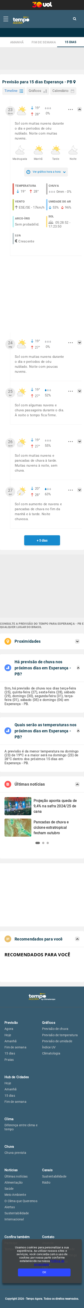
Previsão (11, 1023)
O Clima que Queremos (20, 1201)
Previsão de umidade (57, 1041)
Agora (8, 1029)
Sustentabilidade (16, 1213)
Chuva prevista (15, 1152)
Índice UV (49, 1047)
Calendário (60, 91)
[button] (36, 843)
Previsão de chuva (55, 1029)
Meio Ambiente (15, 1194)
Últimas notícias (16, 1176)
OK (44, 1272)
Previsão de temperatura (60, 1035)
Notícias (11, 1170)
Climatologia (51, 1053)
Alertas (9, 1207)
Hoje (7, 1035)
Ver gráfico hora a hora (47, 171)
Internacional (14, 1219)
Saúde (9, 1188)
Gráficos (35, 91)
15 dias (70, 42)
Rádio (46, 1182)
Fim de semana (44, 42)
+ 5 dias (42, 540)
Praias (9, 1059)
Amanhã (17, 42)
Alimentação (13, 1182)
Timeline (10, 91)
